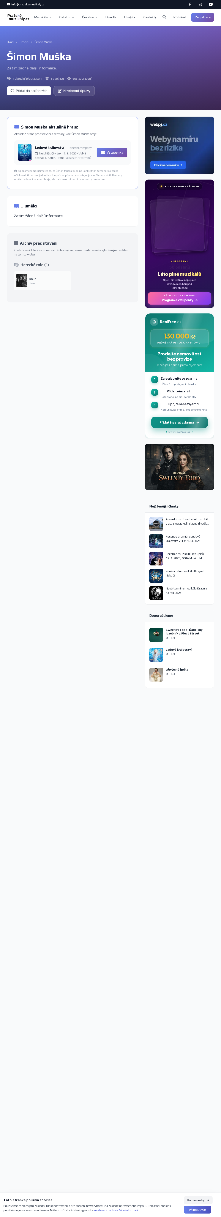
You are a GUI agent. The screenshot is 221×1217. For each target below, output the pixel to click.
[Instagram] (200, 4)
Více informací (128, 1210)
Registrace (203, 17)
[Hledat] (164, 17)
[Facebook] (189, 4)
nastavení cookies (106, 1210)
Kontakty (149, 17)
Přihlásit (179, 17)
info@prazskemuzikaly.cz (27, 4)
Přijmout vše (197, 1209)
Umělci (129, 17)
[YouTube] (210, 4)
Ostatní (64, 17)
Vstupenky (115, 152)
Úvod (10, 42)
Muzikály (41, 17)
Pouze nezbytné (198, 1200)
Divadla (110, 17)
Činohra (88, 17)
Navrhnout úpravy (76, 91)
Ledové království (50, 148)
